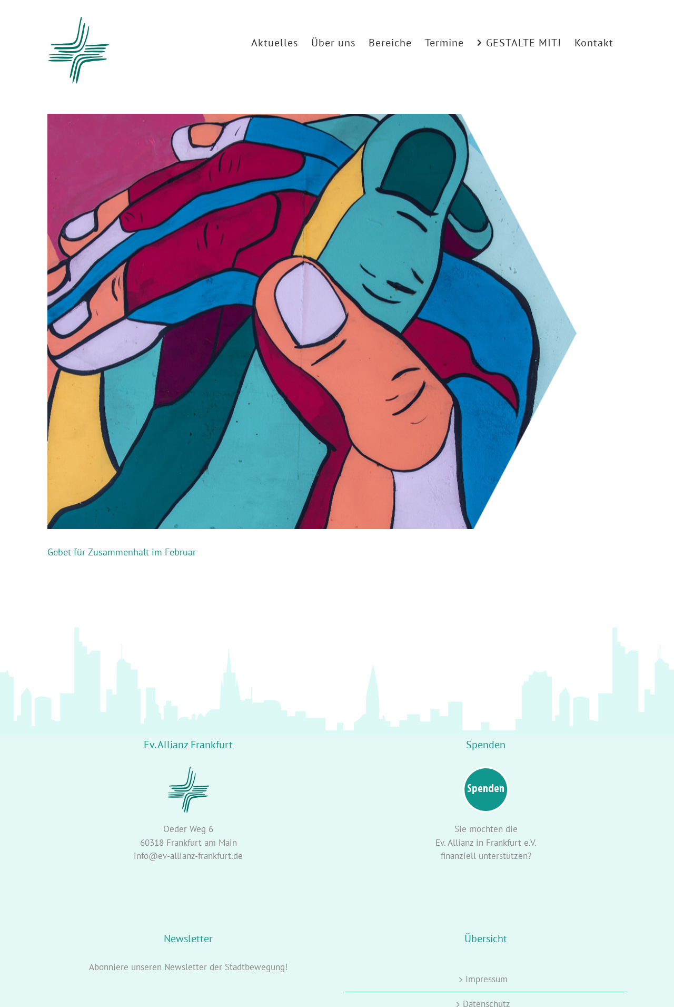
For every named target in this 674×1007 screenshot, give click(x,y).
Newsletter (185, 967)
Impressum (486, 979)
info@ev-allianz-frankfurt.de (188, 856)
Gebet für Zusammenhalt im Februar (121, 552)
